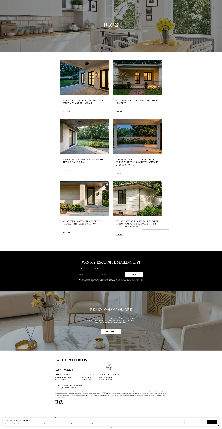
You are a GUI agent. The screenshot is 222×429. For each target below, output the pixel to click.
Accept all (212, 422)
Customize (200, 422)
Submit (134, 274)
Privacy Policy (126, 282)
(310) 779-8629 (86, 380)
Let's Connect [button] (111, 331)
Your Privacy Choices (111, 427)
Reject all (190, 422)
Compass (104, 392)
